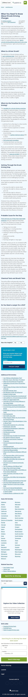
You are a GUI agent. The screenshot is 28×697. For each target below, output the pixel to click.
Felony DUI (6, 434)
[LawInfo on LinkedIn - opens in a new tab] (21, 683)
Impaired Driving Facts (9, 626)
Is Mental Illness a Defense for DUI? (13, 493)
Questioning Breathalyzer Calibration (13, 428)
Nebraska (17, 504)
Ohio (16, 522)
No (21, 342)
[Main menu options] (6, 2)
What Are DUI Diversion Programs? (13, 381)
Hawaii (3, 527)
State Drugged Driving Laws (11, 630)
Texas (16, 540)
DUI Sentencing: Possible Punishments (14, 435)
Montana (17, 502)
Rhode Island (18, 531)
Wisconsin (18, 554)
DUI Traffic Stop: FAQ (9, 416)
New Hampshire (19, 509)
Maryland (3, 547)
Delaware (3, 518)
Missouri (3, 558)
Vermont (17, 545)
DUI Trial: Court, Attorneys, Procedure (14, 380)
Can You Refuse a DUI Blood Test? (12, 466)
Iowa (2, 536)
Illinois (3, 531)
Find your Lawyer (14, 366)
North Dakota (19, 520)
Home (2, 7)
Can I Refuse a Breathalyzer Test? (12, 378)
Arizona (3, 507)
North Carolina (19, 518)
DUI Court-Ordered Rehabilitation (12, 488)
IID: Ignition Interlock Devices (11, 437)
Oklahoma (18, 525)
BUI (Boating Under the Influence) (12, 392)
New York (17, 516)
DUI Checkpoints (8, 414)
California (4, 511)
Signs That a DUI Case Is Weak (11, 468)
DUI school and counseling (11, 140)
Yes (15, 342)
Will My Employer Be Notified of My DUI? (14, 481)
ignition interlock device (17, 135)
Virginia (17, 547)
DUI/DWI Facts (7, 628)
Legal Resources (9, 7)
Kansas (3, 538)
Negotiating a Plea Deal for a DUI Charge (14, 448)
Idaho (2, 529)
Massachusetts (5, 549)
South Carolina (19, 534)
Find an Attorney (6, 665)
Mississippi (4, 556)
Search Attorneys (14, 659)
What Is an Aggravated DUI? (11, 399)
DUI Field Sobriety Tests (10, 390)
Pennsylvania (18, 529)
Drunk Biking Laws (8, 430)
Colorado (3, 513)
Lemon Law (6, 569)
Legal (2, 674)
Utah (16, 543)
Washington (18, 549)
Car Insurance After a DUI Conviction (13, 455)
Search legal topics (6, 581)
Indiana (3, 534)
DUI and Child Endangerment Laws (13, 482)
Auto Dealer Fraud (8, 567)
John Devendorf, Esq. (8, 23)
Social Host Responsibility (10, 450)
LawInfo (3, 670)
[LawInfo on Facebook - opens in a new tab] (7, 683)
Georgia (3, 525)
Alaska (3, 504)
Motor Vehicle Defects (9, 571)
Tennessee (18, 538)
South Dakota (19, 536)
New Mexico (18, 513)
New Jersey (18, 511)
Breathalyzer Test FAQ (9, 426)
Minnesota (4, 554)
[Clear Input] (23, 362)
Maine (3, 545)
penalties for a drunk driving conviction (15, 108)
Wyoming (17, 556)
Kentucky (3, 540)
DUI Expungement (8, 446)
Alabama (3, 502)
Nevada (17, 507)
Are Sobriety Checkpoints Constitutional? (14, 396)
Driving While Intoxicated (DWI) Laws (13, 405)
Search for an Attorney (13, 576)
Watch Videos (15, 617)
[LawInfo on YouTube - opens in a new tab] (16, 683)
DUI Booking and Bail (9, 432)
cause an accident (14, 154)
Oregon (17, 527)
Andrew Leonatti (7, 21)
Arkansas (3, 509)
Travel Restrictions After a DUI (11, 457)
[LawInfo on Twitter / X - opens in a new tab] (11, 683)
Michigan (3, 552)
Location (5, 360)
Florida (3, 522)
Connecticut (4, 516)
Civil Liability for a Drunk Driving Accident (15, 398)
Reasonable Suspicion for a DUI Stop (13, 425)
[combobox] (14, 362)
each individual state (8, 56)
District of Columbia (6, 520)
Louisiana (3, 543)
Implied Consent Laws (9, 394)
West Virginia (18, 552)
